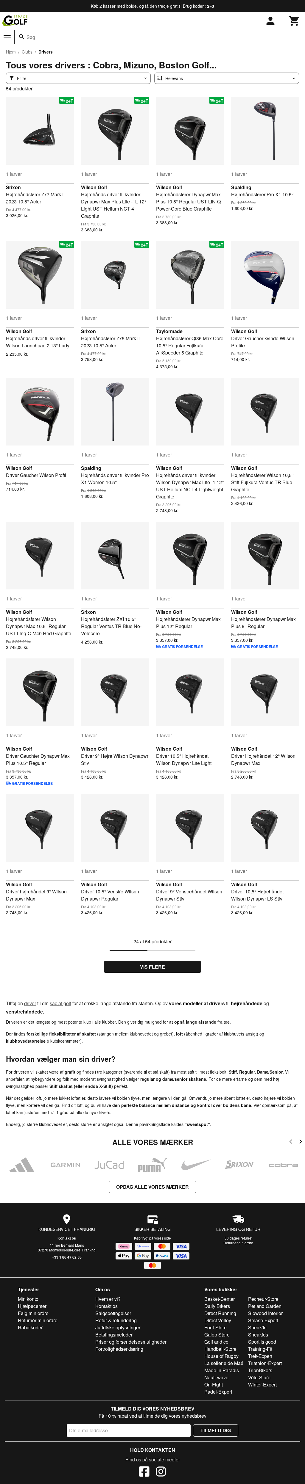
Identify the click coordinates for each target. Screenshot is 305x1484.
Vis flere (152, 966)
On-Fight (213, 1384)
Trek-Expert (260, 1356)
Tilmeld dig (215, 1430)
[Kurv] (294, 21)
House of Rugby (221, 1356)
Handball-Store (220, 1348)
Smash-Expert (263, 1320)
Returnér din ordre (238, 1242)
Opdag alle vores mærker (152, 1186)
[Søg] (21, 37)
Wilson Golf (94, 187)
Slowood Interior (265, 1313)
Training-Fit (260, 1348)
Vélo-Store (259, 1377)
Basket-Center (219, 1298)
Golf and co (216, 1341)
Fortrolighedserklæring (119, 1348)
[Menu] (7, 37)
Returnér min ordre (37, 1320)
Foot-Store (215, 1327)
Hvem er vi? (108, 1298)
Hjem (11, 52)
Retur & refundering (116, 1320)
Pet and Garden (264, 1306)
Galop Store (217, 1334)
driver (30, 1003)
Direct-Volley (217, 1320)
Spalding (241, 187)
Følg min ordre (33, 1313)
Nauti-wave (216, 1377)
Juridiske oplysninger (117, 1327)
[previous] (291, 1142)
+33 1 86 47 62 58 (67, 1257)
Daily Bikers (217, 1306)
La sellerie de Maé (223, 1363)
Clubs (27, 52)
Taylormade (169, 331)
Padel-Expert (218, 1391)
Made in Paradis (221, 1370)
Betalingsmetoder (114, 1334)
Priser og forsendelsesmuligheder (130, 1341)
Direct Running (220, 1313)
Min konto (28, 1298)
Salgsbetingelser (113, 1313)
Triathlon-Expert (265, 1363)
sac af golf (60, 1003)
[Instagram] (161, 1472)
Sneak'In (257, 1327)
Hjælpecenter (32, 1306)
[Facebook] (144, 1472)
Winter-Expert (262, 1384)
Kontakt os (66, 1238)
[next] (300, 1142)
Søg (31, 37)
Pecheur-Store (263, 1298)
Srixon (13, 187)
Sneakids (258, 1334)
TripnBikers (260, 1370)
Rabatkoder (30, 1327)
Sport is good (262, 1341)
